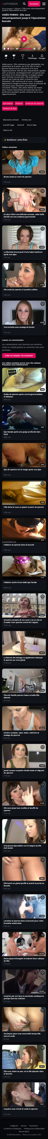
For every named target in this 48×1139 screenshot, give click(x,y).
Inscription (34, 4)
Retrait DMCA (24, 1131)
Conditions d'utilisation (12, 1128)
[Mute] (17, 49)
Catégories (14, 1126)
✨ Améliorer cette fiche (15, 140)
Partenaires (33, 1126)
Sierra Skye (31, 125)
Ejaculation (8, 103)
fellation (18, 8)
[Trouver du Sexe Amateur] (24, 4)
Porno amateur (7, 8)
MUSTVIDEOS (9, 4)
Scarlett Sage (8, 125)
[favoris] (42, 153)
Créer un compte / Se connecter (19, 355)
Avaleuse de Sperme (34, 103)
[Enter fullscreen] (43, 49)
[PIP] (39, 49)
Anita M (20, 125)
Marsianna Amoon (11, 120)
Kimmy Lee (26, 120)
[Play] (5, 49)
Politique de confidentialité (34, 1128)
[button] (44, 4)
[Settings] (34, 49)
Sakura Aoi (7, 130)
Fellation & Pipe (9, 108)
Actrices (24, 1126)
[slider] (8, 48)
